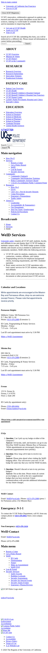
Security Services (17, 172)
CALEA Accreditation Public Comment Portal (29, 183)
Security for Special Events (21, 580)
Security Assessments (19, 578)
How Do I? (10, 158)
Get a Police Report (18, 165)
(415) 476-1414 (22, 526)
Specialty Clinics (12, 102)
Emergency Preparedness (20, 196)
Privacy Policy (11, 641)
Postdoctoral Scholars (14, 78)
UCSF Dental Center (14, 97)
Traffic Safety (16, 198)
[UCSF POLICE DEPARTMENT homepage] (13, 143)
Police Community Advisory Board (24, 181)
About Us (10, 201)
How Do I (15, 187)
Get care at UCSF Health (15, 28)
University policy (7, 241)
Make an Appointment (19, 565)
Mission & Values (13, 56)
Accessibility (11, 639)
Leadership (15, 203)
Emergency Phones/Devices (22, 585)
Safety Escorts (16, 574)
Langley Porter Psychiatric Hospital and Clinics (24, 100)
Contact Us (15, 214)
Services (9, 161)
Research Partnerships (14, 74)
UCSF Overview (12, 54)
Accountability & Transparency (23, 205)
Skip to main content (9, 2)
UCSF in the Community (15, 61)
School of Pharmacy (14, 119)
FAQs (13, 189)
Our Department (17, 207)
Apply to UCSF (12, 30)
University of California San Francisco (21, 6)
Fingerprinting (16, 560)
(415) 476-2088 (13, 319)
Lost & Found (16, 169)
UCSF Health (11, 91)
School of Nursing (13, 121)
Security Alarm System (20, 583)
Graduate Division (13, 123)
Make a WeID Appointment (12, 337)
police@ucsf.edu (7, 598)
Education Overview (14, 112)
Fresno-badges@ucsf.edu (16, 409)
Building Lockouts (18, 576)
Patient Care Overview (15, 88)
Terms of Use (11, 643)
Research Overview (13, 71)
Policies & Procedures (19, 212)
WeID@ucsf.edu (13, 499)
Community (10, 174)
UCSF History (11, 59)
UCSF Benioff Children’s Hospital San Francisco (25, 95)
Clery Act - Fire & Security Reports (24, 192)
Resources (10, 185)
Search (3, 145)
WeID (13, 167)
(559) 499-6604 (13, 406)
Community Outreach (19, 176)
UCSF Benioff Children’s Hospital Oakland (23, 93)
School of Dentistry (13, 114)
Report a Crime (17, 163)
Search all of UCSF (24, 39)
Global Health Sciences (15, 126)
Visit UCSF (10, 32)
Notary (13, 563)
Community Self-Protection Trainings (25, 178)
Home (8, 224)
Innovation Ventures (14, 76)
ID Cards (14, 558)
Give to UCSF (11, 8)
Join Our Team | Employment (22, 209)
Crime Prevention (17, 194)
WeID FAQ (15, 567)
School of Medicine (13, 117)
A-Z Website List (12, 646)
